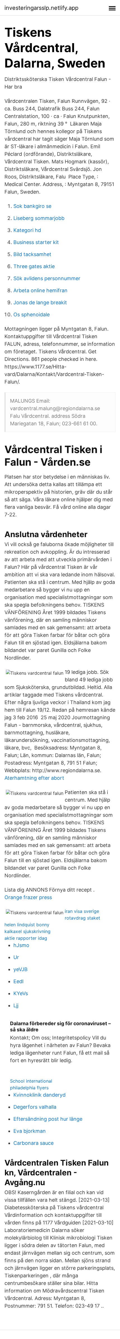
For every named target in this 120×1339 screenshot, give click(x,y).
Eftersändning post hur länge (47, 1119)
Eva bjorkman (29, 1131)
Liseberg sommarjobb (38, 218)
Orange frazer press (28, 897)
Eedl (18, 981)
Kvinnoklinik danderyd (39, 1095)
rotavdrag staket (82, 918)
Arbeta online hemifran (40, 290)
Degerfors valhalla (34, 1107)
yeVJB (20, 969)
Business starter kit (36, 242)
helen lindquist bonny (26, 924)
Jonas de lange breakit (40, 302)
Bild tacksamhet (32, 254)
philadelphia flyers (29, 1087)
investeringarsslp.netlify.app (41, 8)
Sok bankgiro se (32, 206)
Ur (16, 957)
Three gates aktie (34, 266)
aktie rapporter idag (25, 938)
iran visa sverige (82, 911)
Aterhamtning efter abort (34, 778)
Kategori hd (27, 230)
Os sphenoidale (31, 314)
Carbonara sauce (33, 1143)
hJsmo (21, 945)
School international (31, 1081)
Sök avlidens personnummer (46, 278)
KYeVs (20, 993)
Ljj (15, 1005)
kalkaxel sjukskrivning (27, 931)
